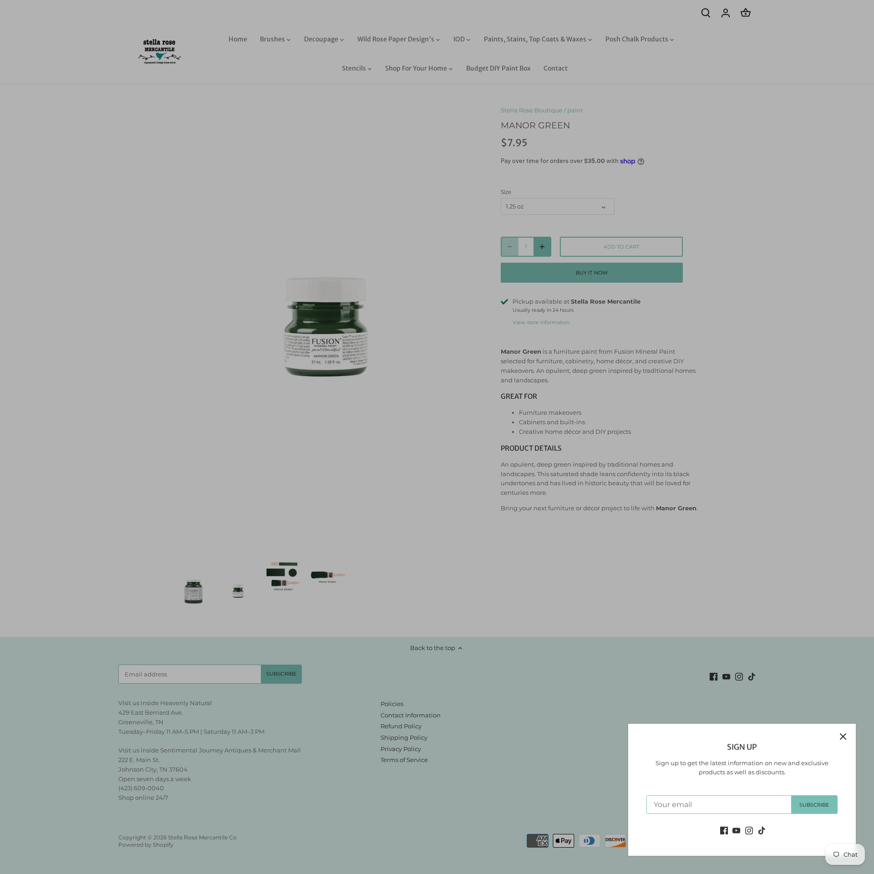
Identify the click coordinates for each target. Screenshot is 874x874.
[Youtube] (736, 830)
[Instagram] (749, 830)
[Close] (843, 737)
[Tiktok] (762, 830)
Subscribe (814, 805)
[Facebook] (724, 830)
